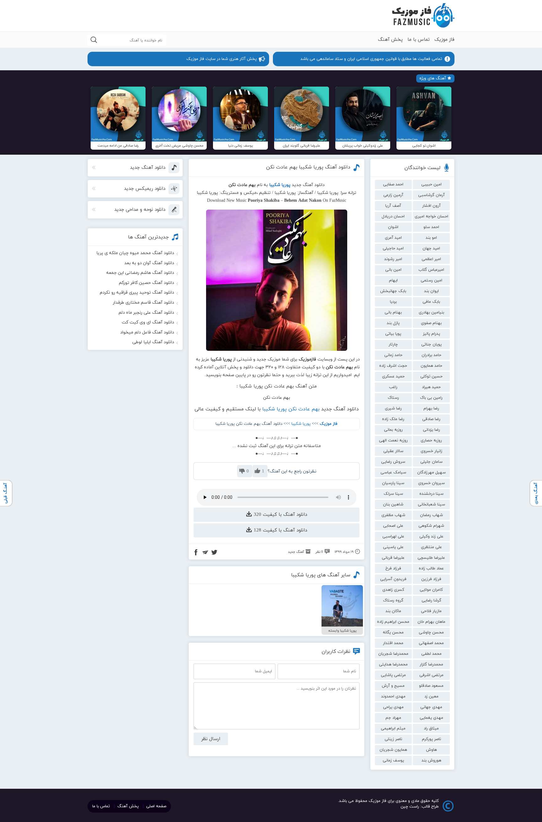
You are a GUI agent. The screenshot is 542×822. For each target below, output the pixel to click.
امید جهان (431, 248)
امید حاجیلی (393, 248)
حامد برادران (431, 355)
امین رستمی (431, 280)
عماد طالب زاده (431, 568)
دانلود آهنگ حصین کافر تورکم (146, 283)
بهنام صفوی (431, 323)
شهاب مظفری (393, 515)
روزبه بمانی (393, 430)
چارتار (393, 344)
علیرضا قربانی (393, 558)
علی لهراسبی (393, 536)
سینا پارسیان (393, 483)
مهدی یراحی (393, 707)
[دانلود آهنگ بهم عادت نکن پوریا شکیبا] (276, 280)
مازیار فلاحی (431, 611)
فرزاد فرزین (431, 579)
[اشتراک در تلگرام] (205, 553)
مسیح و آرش (393, 686)
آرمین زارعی (393, 195)
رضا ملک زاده (393, 419)
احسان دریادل (393, 216)
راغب (393, 387)
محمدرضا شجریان (393, 654)
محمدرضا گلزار (431, 664)
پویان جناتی (431, 344)
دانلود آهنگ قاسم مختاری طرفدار (143, 303)
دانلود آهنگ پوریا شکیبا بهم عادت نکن (308, 167)
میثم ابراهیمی (393, 728)
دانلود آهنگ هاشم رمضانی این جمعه (140, 273)
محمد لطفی (431, 654)
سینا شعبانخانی (431, 504)
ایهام (393, 280)
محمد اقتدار (393, 643)
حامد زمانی (393, 355)
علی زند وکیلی (431, 536)
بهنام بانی (393, 312)
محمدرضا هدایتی (393, 664)
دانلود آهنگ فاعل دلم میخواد (147, 332)
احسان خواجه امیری (431, 216)
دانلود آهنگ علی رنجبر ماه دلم (146, 313)
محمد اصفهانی (431, 643)
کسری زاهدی (393, 590)
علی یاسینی (393, 547)
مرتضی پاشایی (393, 675)
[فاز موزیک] (423, 15)
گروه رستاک (393, 600)
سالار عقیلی (393, 451)
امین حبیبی (431, 184)
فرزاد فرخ (393, 568)
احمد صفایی (393, 184)
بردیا (393, 302)
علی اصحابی (393, 526)
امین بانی (393, 270)
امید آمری (393, 238)
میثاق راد (431, 728)
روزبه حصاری (431, 440)
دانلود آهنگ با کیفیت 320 (279, 514)
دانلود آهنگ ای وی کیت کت (148, 322)
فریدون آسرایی (393, 579)
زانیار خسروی (431, 451)
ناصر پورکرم (431, 739)
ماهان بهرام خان (431, 622)
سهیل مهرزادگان (431, 472)
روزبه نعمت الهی (393, 440)
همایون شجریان (393, 750)
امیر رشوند (393, 259)
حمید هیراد (431, 387)
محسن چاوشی (431, 632)
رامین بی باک (431, 398)
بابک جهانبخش (393, 291)
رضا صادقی (431, 419)
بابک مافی (431, 302)
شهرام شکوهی (431, 526)
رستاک (393, 398)
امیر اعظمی (431, 259)
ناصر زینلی (393, 739)
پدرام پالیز (431, 334)
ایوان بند (431, 291)
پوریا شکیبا (301, 424)
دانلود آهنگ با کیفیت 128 (279, 530)
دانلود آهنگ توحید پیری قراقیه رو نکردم (137, 293)
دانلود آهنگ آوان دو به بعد (149, 263)
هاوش (431, 750)
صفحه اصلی (156, 806)
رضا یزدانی (431, 430)
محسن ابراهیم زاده (393, 622)
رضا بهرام (431, 408)
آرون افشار (431, 206)
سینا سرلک (393, 494)
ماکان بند (393, 611)
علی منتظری (431, 547)
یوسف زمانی (393, 760)
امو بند (431, 238)
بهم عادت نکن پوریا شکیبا (291, 409)
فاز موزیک (444, 39)
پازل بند (393, 323)
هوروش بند (431, 760)
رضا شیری (393, 408)
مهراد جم (393, 718)
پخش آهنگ (390, 39)
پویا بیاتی (393, 334)
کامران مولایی (431, 590)
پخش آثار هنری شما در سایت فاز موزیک (221, 59)
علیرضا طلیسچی (431, 558)
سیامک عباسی (393, 472)
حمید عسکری (393, 376)
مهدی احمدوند (393, 696)
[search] (94, 40)
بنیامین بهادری (431, 312)
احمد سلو (431, 227)
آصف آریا (393, 206)
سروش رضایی (393, 462)
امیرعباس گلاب (431, 270)
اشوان (393, 227)
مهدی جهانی (431, 707)
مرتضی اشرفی (431, 675)
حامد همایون (431, 366)
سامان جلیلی (431, 462)
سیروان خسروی (431, 483)
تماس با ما (418, 39)
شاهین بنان (393, 504)
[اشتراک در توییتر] (214, 553)
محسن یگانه (393, 632)
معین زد (431, 696)
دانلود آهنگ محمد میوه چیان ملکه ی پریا (135, 253)
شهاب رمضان (431, 515)
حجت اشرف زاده (393, 366)
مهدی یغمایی (431, 718)
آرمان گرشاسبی (431, 195)
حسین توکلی (431, 376)
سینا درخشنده (431, 494)
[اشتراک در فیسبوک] (196, 553)
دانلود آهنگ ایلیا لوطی (153, 342)
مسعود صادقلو (431, 686)
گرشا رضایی (431, 600)
